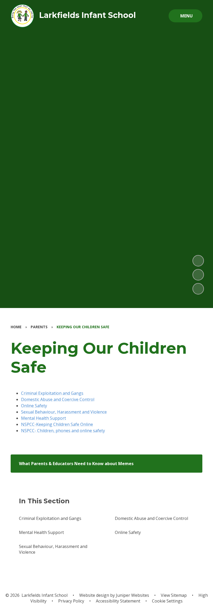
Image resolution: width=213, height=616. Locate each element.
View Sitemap (174, 595)
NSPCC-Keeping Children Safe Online (57, 424)
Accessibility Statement (118, 601)
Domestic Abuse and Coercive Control (57, 399)
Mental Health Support (43, 418)
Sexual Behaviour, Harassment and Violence (64, 412)
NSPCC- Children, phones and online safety (63, 430)
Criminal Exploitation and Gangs (52, 393)
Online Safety (34, 406)
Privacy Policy (71, 601)
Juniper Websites (132, 595)
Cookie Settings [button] (167, 601)
